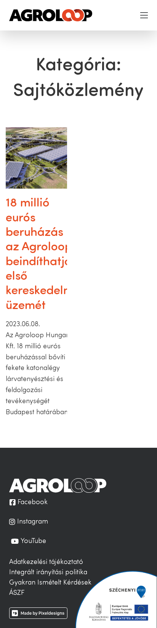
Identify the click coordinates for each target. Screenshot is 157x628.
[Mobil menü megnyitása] (144, 15)
